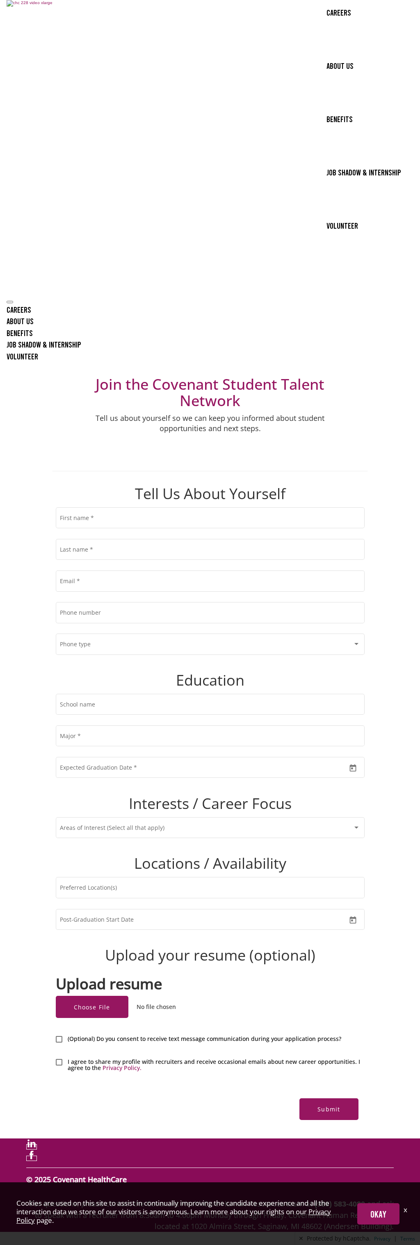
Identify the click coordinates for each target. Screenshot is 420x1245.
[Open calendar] (353, 768)
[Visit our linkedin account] (31, 1147)
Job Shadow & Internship (363, 172)
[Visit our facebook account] (31, 1158)
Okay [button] (378, 1214)
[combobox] (210, 646)
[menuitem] (210, 310)
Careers (338, 12)
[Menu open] (10, 302)
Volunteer (342, 225)
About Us (340, 65)
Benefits (339, 119)
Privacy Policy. (122, 1068)
